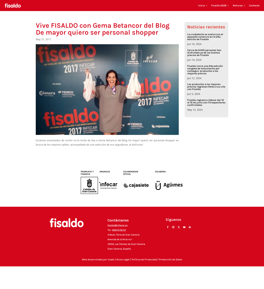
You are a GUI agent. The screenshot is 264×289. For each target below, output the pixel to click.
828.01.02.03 (119, 230)
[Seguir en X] (179, 227)
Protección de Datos (170, 259)
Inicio (201, 6)
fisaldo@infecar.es (118, 225)
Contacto (254, 6)
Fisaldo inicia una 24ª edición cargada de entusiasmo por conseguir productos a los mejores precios (205, 69)
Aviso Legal (123, 259)
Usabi (111, 259)
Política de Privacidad (144, 259)
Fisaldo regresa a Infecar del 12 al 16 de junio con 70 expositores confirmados (206, 103)
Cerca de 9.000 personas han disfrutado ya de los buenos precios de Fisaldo (204, 53)
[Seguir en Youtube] (184, 227)
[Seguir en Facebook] (168, 227)
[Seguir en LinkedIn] (190, 227)
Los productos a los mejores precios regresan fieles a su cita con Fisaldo (206, 87)
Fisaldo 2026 (218, 6)
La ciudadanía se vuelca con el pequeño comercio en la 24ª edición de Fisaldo (205, 37)
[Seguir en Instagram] (173, 227)
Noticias (238, 6)
